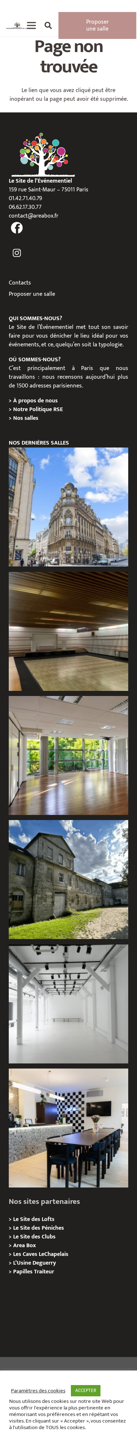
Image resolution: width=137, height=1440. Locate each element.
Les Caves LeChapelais (40, 1254)
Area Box (24, 1245)
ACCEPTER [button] (85, 1391)
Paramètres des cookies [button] (38, 1391)
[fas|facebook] (17, 228)
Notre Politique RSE (38, 409)
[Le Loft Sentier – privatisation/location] (68, 1128)
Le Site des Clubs (34, 1237)
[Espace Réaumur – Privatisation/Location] (68, 506)
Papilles (23, 1272)
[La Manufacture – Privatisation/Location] (68, 755)
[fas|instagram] (17, 253)
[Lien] (17, 25)
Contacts (20, 283)
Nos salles (25, 418)
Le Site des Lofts (33, 1219)
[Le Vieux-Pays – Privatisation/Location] (68, 879)
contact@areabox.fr (33, 216)
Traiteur (44, 1272)
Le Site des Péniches (38, 1228)
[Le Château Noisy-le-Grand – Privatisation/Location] (68, 631)
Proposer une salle (32, 294)
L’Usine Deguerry (34, 1263)
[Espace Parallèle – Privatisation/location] (68, 1003)
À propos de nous (35, 401)
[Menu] (31, 25)
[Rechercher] (48, 25)
